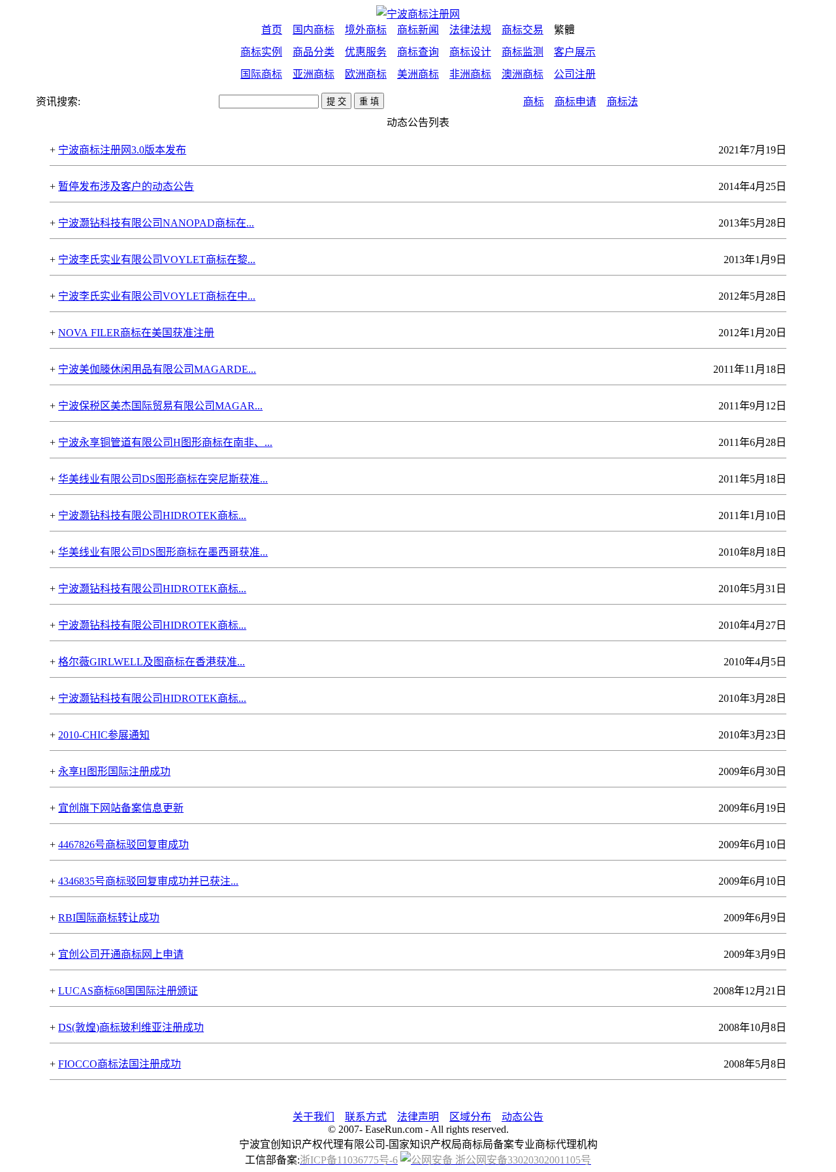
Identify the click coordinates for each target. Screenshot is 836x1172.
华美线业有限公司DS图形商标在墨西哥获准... (163, 552)
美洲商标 (418, 74)
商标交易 (522, 29)
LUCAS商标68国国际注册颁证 (128, 990)
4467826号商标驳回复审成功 (123, 844)
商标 (533, 101)
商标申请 (575, 101)
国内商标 (313, 29)
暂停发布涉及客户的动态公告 (126, 186)
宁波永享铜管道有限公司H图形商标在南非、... (165, 442)
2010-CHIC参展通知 (104, 734)
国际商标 (261, 74)
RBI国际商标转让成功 (108, 917)
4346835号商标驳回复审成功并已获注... (148, 881)
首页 (271, 29)
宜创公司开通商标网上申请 (121, 954)
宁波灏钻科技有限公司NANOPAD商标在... (156, 223)
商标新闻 (418, 29)
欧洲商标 (366, 74)
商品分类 (313, 51)
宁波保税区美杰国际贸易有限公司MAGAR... (160, 405)
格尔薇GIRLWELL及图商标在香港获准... (151, 661)
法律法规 (470, 29)
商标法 (622, 101)
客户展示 (575, 51)
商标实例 (261, 51)
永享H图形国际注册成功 (114, 771)
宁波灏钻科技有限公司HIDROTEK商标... (152, 515)
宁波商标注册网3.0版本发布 (122, 149)
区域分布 (470, 1116)
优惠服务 (366, 51)
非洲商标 (470, 74)
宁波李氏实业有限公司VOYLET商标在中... (156, 296)
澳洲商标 (522, 74)
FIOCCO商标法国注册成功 (119, 1063)
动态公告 (522, 1116)
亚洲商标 (313, 74)
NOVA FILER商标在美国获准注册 (136, 332)
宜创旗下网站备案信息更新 (121, 808)
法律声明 (418, 1116)
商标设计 (470, 51)
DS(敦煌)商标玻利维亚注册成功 (131, 1027)
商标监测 (522, 51)
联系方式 (366, 1116)
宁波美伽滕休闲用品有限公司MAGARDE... (157, 369)
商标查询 (418, 51)
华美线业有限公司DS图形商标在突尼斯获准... (163, 478)
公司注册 (575, 74)
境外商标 (366, 29)
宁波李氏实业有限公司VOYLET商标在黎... (156, 259)
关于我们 (313, 1116)
